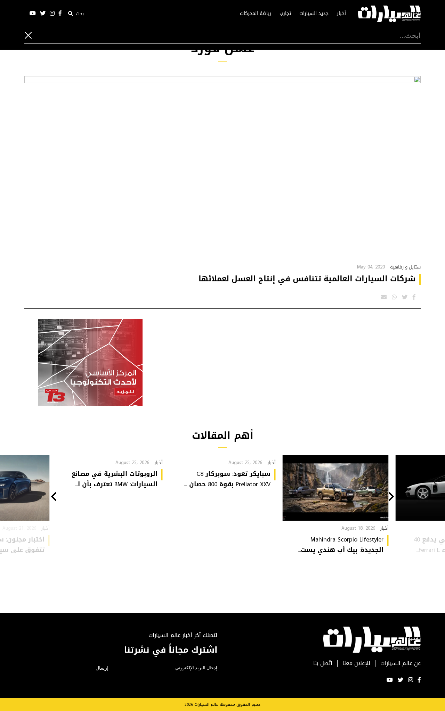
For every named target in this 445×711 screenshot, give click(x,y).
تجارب (285, 13)
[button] (391, 497)
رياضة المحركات (255, 13)
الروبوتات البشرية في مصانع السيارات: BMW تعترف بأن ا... (114, 479)
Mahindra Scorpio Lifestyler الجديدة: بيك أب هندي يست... (340, 545)
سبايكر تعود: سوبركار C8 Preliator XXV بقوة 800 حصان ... (227, 479)
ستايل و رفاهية (405, 267)
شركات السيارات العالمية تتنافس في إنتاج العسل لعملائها (307, 279)
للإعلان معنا (356, 664)
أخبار (341, 13)
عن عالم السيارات (400, 664)
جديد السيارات (314, 13)
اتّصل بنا (322, 664)
